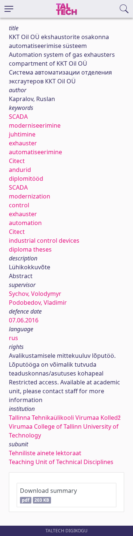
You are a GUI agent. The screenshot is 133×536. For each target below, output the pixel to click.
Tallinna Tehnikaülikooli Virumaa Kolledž (65, 418)
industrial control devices (44, 240)
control (19, 205)
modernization (29, 196)
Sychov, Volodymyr (35, 294)
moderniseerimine (35, 125)
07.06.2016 (23, 320)
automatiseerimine (35, 152)
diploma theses (30, 249)
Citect (17, 161)
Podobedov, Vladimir (38, 302)
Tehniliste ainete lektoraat (45, 453)
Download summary (48, 495)
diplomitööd (26, 178)
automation (25, 223)
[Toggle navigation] (9, 9)
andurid (20, 170)
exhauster (23, 143)
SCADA (18, 117)
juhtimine (22, 134)
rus (13, 338)
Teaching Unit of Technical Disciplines (61, 462)
